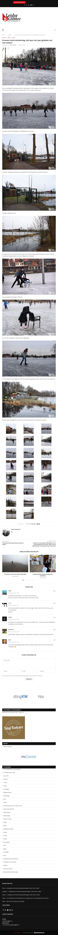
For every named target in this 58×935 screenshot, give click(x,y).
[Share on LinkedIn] (34, 524)
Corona (5, 782)
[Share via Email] (39, 524)
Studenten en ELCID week (9, 862)
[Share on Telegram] (37, 524)
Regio (4, 849)
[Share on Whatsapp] (35, 524)
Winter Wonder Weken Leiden (10, 872)
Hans (9, 590)
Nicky (9, 640)
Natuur (9, 35)
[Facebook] (24, 5)
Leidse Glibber (17, 932)
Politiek (5, 839)
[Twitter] (26, 5)
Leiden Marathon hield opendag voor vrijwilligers (43, 574)
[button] (26, 2)
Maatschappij (6, 815)
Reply (54, 603)
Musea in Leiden (7, 819)
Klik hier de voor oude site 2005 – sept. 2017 (13, 712)
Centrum (5, 779)
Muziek (5, 822)
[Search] (55, 30)
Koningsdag (6, 795)
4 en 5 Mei (6, 776)
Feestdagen (6, 789)
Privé (4, 845)
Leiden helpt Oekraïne (8, 809)
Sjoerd (3, 894)
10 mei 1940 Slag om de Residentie (12, 769)
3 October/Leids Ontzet (9, 772)
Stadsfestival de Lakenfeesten (10, 858)
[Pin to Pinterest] (32, 524)
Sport (4, 855)
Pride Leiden (6, 842)
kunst (4, 799)
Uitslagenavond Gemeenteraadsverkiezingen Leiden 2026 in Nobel (23, 888)
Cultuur (5, 786)
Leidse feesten (7, 812)
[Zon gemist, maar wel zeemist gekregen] (15, 563)
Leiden (5, 802)
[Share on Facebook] (29, 524)
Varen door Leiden (7, 868)
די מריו (9, 603)
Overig (5, 835)
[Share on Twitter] (31, 524)
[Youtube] (31, 5)
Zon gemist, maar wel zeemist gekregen (15, 574)
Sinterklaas (6, 852)
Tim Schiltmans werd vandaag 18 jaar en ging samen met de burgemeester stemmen (28, 898)
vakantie (5, 865)
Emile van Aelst (13, 45)
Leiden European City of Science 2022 (12, 805)
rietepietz (11, 629)
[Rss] (33, 5)
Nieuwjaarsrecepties (8, 829)
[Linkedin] (28, 5)
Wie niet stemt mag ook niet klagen (15, 901)
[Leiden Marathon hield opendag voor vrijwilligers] (43, 563)
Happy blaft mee (7, 792)
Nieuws (5, 832)
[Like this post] (28, 524)
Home (3, 35)
